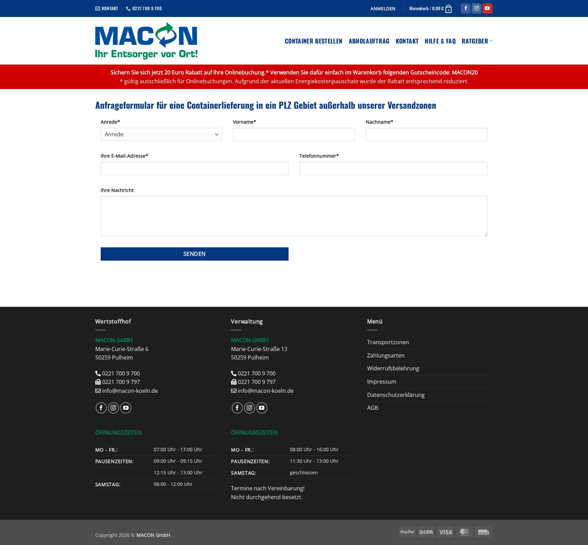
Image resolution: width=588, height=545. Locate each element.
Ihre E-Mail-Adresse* (124, 156)
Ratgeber (475, 40)
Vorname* (244, 122)
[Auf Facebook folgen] (466, 8)
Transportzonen (388, 342)
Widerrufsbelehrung (393, 368)
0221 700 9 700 (121, 373)
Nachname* (379, 122)
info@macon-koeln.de (130, 390)
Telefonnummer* (319, 156)
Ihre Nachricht (117, 190)
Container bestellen (314, 40)
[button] (383, 8)
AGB (372, 407)
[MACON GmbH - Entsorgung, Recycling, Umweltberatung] (146, 40)
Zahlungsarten (386, 355)
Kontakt (407, 40)
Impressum (381, 381)
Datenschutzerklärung (396, 395)
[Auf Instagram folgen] (476, 8)
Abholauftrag (369, 40)
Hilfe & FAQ (440, 40)
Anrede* (110, 122)
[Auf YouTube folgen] (487, 8)
